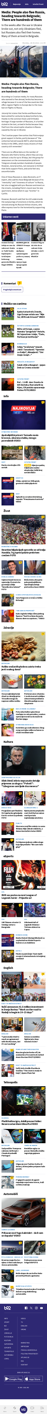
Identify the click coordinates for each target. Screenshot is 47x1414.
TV (22, 1322)
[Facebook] (26, 1308)
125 (12, 362)
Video (23, 1318)
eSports (7, 1348)
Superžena (8, 1344)
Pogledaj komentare (12, 289)
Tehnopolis (9, 1351)
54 (12, 344)
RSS (22, 1361)
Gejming (5, 1118)
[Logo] (5, 4)
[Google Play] (13, 1378)
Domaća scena (22, 935)
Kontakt (24, 1365)
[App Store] (33, 1378)
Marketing (25, 1343)
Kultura (7, 1340)
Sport (6, 1322)
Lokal (6, 1359)
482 (12, 309)
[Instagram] (36, 1308)
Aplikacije (25, 1357)
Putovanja (8, 1337)
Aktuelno (6, 663)
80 (12, 326)
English (5, 1034)
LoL (3, 892)
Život (6, 1329)
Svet (4, 462)
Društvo (19, 478)
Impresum (25, 1346)
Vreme (23, 1329)
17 (12, 1178)
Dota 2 (18, 951)
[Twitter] (31, 1308)
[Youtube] (41, 1308)
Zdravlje (8, 1333)
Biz (5, 1326)
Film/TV (19, 823)
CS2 (3, 919)
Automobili (8, 1355)
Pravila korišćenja (29, 1350)
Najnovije (17, 4)
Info (6, 1318)
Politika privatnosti (29, 1354)
